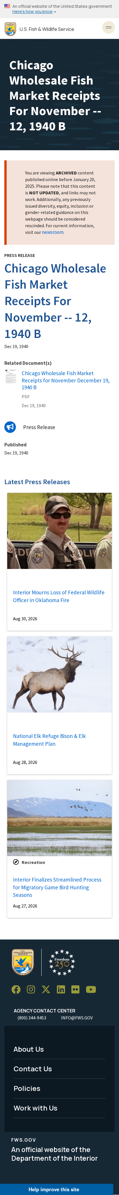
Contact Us (33, 1068)
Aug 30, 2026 (25, 618)
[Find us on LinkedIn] (63, 989)
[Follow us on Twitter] (48, 989)
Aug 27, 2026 (25, 906)
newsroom (53, 232)
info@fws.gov (77, 1018)
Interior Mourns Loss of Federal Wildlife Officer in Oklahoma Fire (59, 596)
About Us (29, 1049)
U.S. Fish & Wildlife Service (47, 29)
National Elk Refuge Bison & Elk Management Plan (49, 739)
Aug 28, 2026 (25, 762)
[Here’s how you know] (59, 9)
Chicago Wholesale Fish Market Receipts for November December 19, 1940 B (66, 380)
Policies (27, 1088)
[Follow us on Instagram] (33, 989)
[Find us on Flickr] (77, 989)
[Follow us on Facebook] (18, 989)
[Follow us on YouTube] (93, 989)
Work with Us (35, 1108)
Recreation (33, 862)
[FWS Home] (10, 29)
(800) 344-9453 (31, 1018)
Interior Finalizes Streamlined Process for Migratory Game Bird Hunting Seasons (57, 887)
